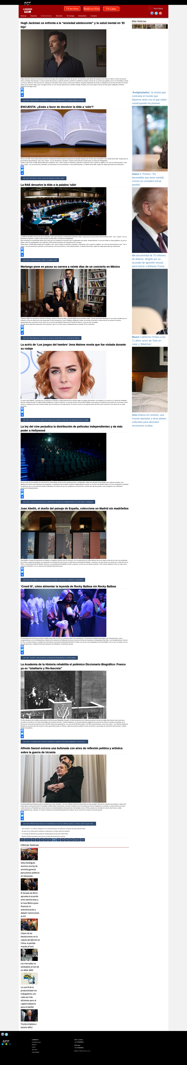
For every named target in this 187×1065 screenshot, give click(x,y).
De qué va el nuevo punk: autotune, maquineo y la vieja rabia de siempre (46, 831)
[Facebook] (75, 89)
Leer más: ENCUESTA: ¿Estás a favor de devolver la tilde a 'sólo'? (43, 178)
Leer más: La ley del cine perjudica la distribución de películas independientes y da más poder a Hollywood (58, 502)
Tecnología (70, 16)
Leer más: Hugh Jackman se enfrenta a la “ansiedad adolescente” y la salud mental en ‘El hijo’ (53, 100)
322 (33, 840)
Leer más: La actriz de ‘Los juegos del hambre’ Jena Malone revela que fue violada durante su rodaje (55, 420)
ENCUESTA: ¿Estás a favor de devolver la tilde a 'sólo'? (57, 106)
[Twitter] (75, 92)
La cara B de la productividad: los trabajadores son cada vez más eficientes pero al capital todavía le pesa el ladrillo (29, 997)
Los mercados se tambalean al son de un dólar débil (30, 966)
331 (71, 840)
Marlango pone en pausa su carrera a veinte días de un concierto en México (70, 266)
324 (42, 840)
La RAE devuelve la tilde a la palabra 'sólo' (48, 184)
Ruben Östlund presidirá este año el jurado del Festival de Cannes (43, 836)
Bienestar (59, 16)
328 (58, 840)
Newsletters (82, 16)
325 (46, 840)
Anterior (28, 840)
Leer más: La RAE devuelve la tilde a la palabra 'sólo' (40, 260)
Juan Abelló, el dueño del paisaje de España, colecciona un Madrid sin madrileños (75, 508)
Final (82, 840)
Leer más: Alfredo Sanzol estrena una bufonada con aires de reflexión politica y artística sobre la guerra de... (58, 824)
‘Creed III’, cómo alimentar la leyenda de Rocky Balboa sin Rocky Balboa (68, 586)
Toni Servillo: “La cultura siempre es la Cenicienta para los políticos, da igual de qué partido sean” (54, 829)
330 (67, 840)
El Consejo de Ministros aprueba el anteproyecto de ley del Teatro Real (45, 834)
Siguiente (76, 840)
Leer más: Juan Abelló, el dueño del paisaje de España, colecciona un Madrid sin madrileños (53, 580)
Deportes (33, 16)
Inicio (22, 840)
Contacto (94, 16)
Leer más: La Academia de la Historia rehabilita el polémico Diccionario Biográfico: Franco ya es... (54, 742)
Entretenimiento (46, 16)
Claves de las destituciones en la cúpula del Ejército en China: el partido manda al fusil (30, 940)
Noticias (23, 16)
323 (38, 840)
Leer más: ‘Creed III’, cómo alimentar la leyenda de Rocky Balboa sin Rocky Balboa (49, 658)
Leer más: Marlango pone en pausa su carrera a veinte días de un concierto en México (51, 338)
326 (50, 840)
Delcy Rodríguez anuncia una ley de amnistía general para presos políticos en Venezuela (30, 869)
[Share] (75, 95)
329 (63, 840)
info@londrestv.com (84, 1051)
